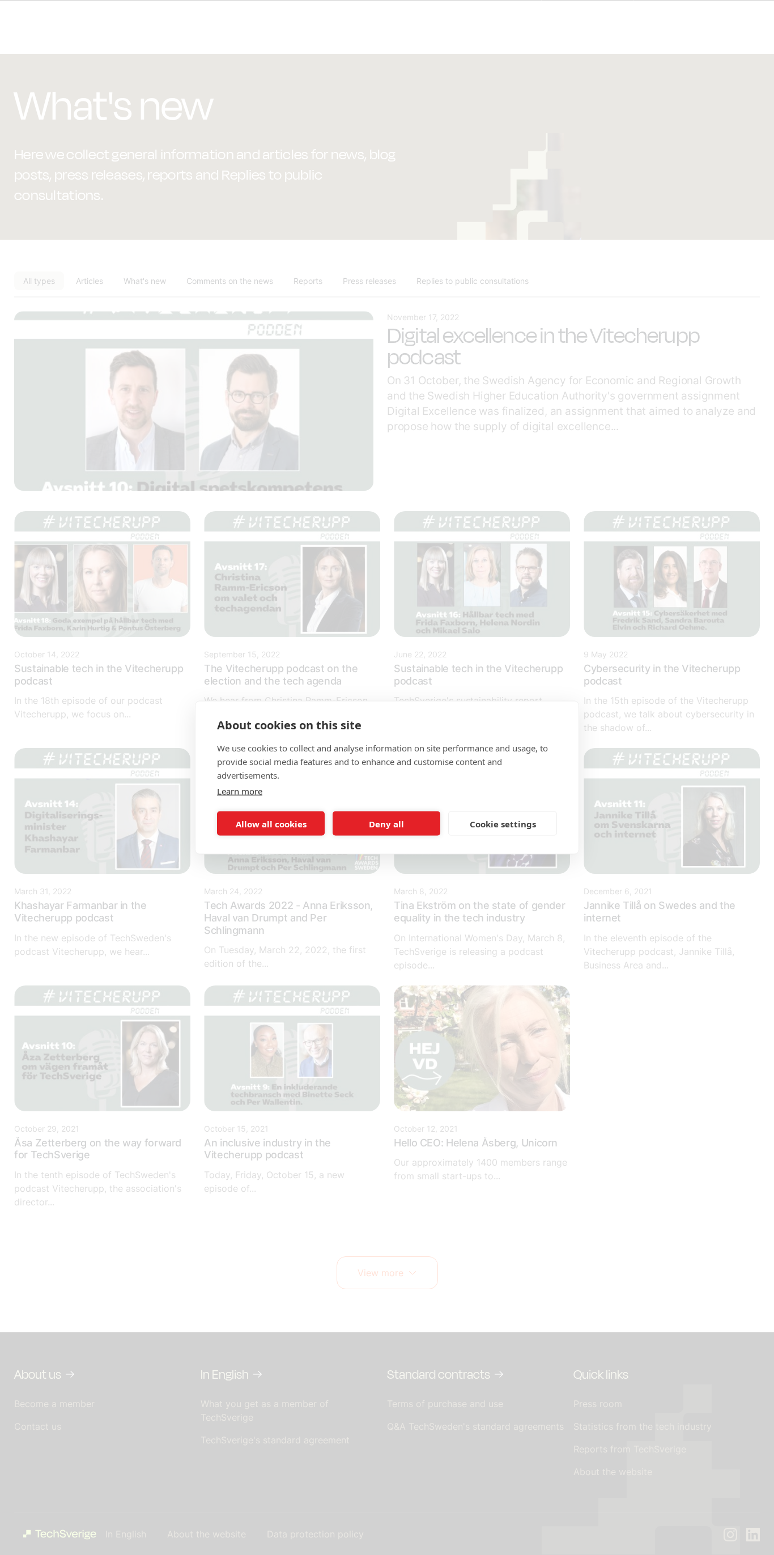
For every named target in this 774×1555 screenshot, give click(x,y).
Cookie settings (503, 823)
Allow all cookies (271, 823)
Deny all (386, 823)
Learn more (239, 791)
